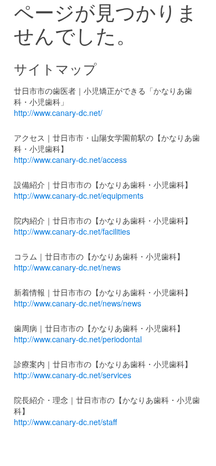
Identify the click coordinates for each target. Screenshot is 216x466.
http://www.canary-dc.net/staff (65, 421)
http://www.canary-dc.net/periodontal (78, 339)
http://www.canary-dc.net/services (72, 374)
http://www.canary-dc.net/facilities (72, 231)
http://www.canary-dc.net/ (58, 112)
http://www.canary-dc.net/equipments (78, 195)
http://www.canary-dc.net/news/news (77, 303)
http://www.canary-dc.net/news (67, 267)
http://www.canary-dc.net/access (70, 159)
